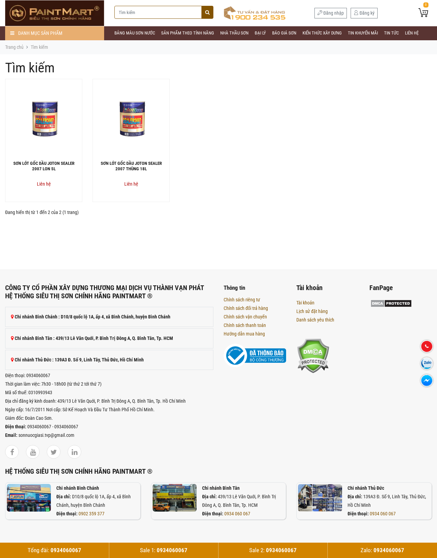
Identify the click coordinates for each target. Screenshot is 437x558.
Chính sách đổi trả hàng (246, 308)
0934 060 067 (237, 513)
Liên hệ (412, 32)
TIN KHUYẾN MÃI (363, 32)
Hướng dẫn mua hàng (244, 334)
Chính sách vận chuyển (245, 316)
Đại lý (260, 32)
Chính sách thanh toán (245, 325)
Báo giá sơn (284, 32)
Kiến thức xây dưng (322, 32)
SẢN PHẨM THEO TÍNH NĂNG (187, 32)
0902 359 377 (91, 513)
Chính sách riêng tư (242, 299)
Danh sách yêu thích (315, 320)
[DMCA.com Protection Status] (312, 355)
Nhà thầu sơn (234, 32)
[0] (423, 13)
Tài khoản (305, 302)
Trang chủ (14, 47)
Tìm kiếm (39, 47)
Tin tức (391, 32)
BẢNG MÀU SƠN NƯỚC (134, 32)
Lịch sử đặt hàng (312, 311)
